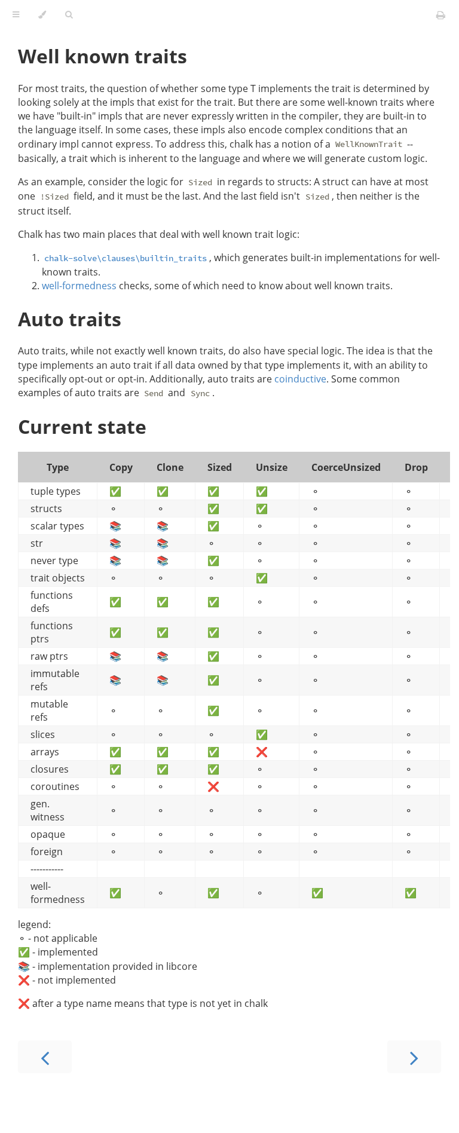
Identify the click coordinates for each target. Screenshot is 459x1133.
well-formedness (79, 285)
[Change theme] (42, 15)
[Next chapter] (414, 1056)
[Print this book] (441, 15)
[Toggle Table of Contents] (16, 15)
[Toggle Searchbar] (69, 15)
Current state (82, 426)
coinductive (300, 378)
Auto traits (69, 319)
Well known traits (102, 56)
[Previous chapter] (45, 1056)
